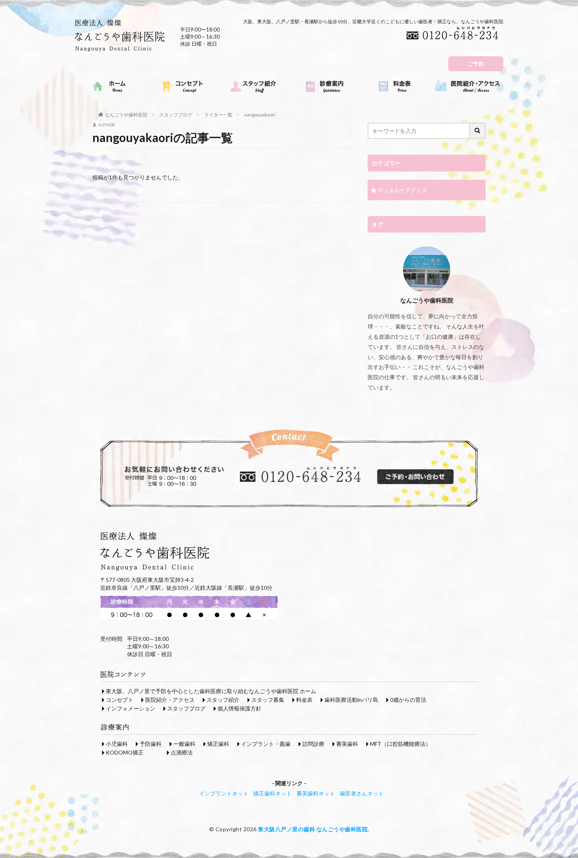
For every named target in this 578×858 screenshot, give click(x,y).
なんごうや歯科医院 (126, 115)
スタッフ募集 (267, 699)
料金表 (304, 699)
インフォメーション (130, 708)
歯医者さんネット (362, 793)
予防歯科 (151, 743)
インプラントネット (224, 793)
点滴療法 (182, 752)
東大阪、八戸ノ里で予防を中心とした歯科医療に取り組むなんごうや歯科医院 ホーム (211, 691)
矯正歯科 (218, 743)
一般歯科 (184, 743)
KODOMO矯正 (125, 752)
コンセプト (119, 699)
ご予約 (476, 63)
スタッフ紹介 (222, 699)
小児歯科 (117, 743)
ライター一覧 (218, 115)
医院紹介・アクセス (170, 699)
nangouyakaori (259, 115)
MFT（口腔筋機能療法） (400, 743)
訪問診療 (313, 743)
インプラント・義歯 (266, 743)
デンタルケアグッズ (402, 190)
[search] (478, 131)
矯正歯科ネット (272, 793)
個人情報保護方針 (239, 708)
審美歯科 (347, 743)
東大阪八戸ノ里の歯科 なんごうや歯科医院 (313, 829)
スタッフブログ (175, 115)
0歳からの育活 (408, 699)
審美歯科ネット (315, 793)
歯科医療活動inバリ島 (351, 699)
